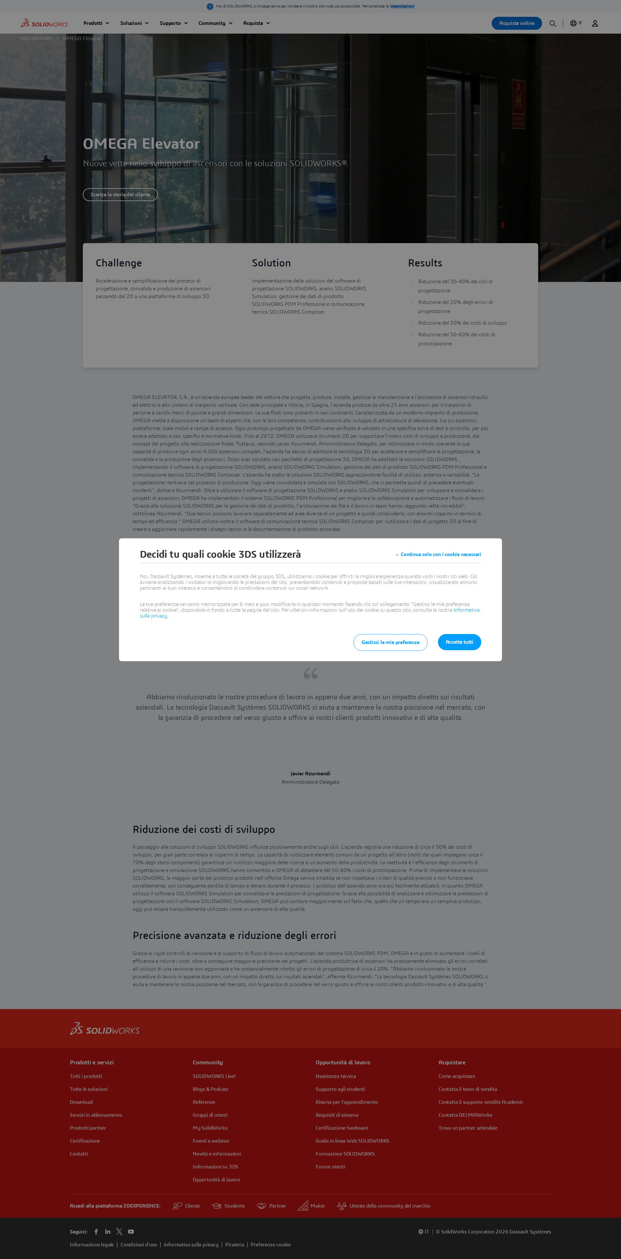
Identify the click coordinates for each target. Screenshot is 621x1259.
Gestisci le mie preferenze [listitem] (390, 642)
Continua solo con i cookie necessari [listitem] (441, 554)
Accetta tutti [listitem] (460, 642)
